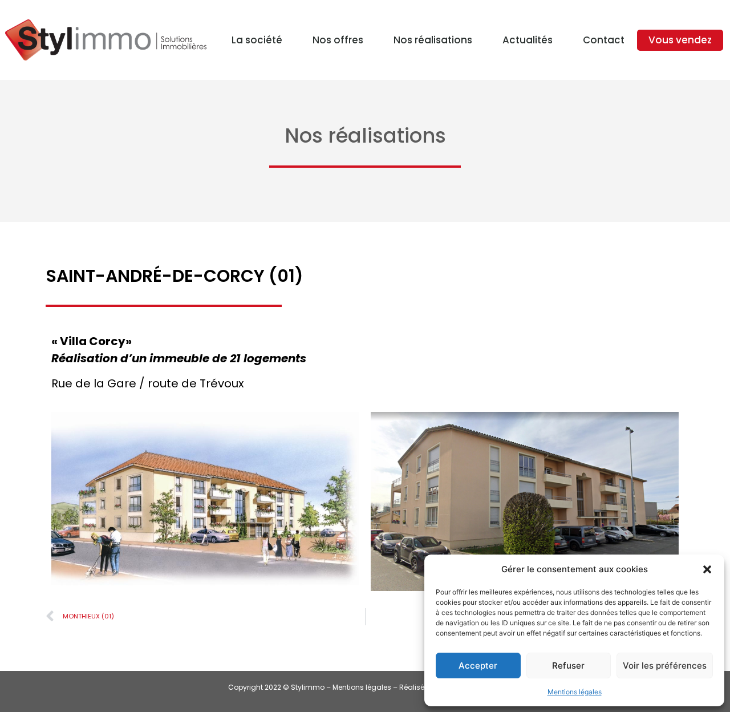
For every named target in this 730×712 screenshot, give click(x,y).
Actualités (527, 40)
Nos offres (338, 40)
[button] (707, 569)
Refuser (568, 665)
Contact (603, 40)
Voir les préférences (665, 665)
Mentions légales (575, 691)
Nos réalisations (433, 40)
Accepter (478, 665)
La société (257, 40)
